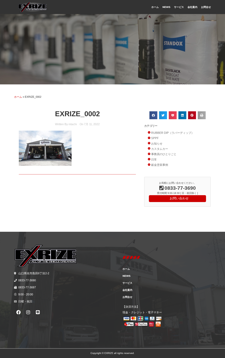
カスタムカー (159, 148)
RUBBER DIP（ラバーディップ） (172, 132)
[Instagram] (28, 312)
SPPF (155, 138)
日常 (154, 159)
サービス (179, 7)
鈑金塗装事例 (159, 164)
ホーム (155, 7)
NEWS (166, 7)
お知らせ (156, 143)
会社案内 (192, 7)
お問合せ (206, 7)
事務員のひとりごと (163, 154)
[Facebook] (18, 312)
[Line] (37, 312)
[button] (153, 115)
